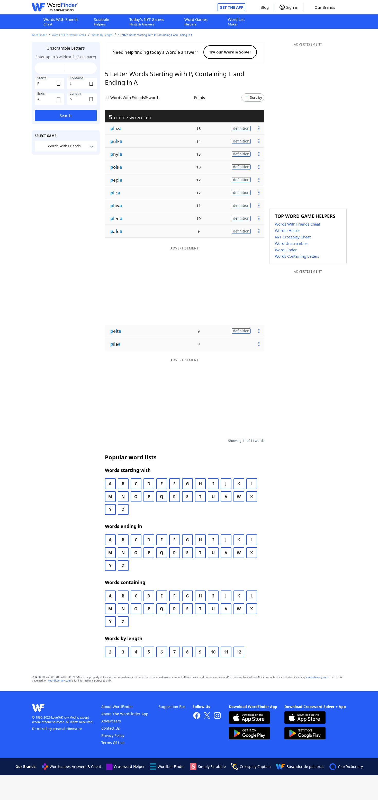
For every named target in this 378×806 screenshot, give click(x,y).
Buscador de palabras (305, 766)
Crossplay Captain (255, 766)
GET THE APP (231, 7)
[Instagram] (217, 716)
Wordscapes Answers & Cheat (75, 766)
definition (241, 128)
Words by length (102, 35)
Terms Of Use (112, 742)
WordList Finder (171, 766)
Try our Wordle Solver (230, 52)
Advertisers (111, 721)
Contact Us (110, 728)
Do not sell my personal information (57, 729)
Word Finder (39, 35)
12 (239, 652)
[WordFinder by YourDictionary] (55, 7)
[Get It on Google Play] (249, 734)
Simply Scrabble (212, 766)
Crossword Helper (129, 766)
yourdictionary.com (316, 677)
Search (65, 115)
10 (213, 652)
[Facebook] (197, 716)
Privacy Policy (112, 735)
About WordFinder (117, 706)
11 (226, 652)
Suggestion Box (172, 706)
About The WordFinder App (124, 713)
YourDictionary (350, 766)
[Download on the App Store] (249, 718)
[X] (207, 716)
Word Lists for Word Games (69, 35)
